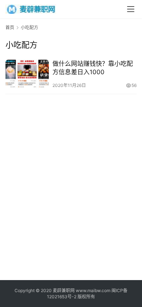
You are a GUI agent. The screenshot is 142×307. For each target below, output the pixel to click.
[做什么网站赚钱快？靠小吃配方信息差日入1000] (27, 74)
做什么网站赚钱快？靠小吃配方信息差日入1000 (92, 68)
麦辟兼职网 (64, 290)
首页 (9, 27)
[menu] (130, 9)
